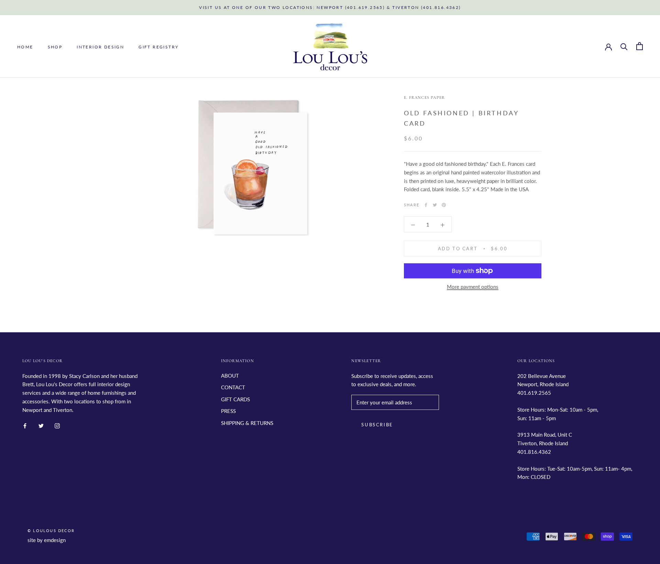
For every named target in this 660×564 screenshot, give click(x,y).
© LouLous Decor (51, 530)
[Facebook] (426, 205)
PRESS (228, 411)
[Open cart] (639, 46)
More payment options (472, 287)
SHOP (55, 46)
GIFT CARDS (235, 399)
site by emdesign (47, 540)
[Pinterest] (444, 205)
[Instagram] (57, 425)
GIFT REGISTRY (158, 46)
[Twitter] (435, 205)
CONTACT (233, 387)
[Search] (624, 46)
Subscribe (377, 424)
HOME (25, 46)
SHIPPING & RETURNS (247, 423)
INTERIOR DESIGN (100, 46)
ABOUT (230, 375)
